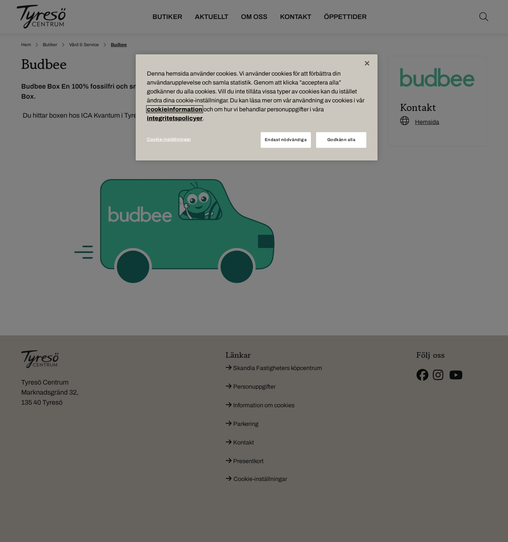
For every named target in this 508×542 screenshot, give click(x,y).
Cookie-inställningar (169, 139)
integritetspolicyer (175, 118)
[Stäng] (367, 63)
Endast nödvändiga (286, 139)
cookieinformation (174, 109)
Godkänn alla (341, 139)
